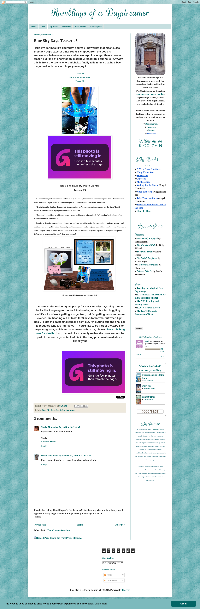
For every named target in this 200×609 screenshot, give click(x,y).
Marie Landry (62, 410)
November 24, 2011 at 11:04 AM (75, 455)
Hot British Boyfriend (147, 258)
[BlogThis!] (78, 406)
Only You (146, 385)
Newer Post (40, 524)
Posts (109, 574)
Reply (44, 445)
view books (161, 357)
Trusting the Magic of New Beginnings (149, 289)
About (42, 26)
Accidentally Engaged (147, 238)
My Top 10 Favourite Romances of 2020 (146, 312)
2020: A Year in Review (148, 307)
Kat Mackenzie (148, 381)
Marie (147, 341)
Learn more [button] (101, 603)
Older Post (120, 524)
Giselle (44, 427)
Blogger (126, 589)
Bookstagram (96, 26)
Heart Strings (148, 396)
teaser (72, 410)
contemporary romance (147, 94)
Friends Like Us (144, 271)
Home (33, 26)
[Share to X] (80, 406)
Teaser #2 (80, 81)
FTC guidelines (156, 429)
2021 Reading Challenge (150, 336)
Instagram (151, 126)
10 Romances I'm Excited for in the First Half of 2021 (150, 296)
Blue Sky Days (48, 410)
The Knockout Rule (146, 245)
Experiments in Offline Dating (153, 376)
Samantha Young (149, 388)
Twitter (151, 130)
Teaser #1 (80, 74)
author (161, 94)
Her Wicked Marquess (147, 264)
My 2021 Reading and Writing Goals (147, 302)
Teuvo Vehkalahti (49, 455)
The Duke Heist (144, 251)
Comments (111, 580)
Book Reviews (80, 26)
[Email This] (75, 406)
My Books (53, 26)
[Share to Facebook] (83, 406)
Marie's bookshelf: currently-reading (150, 368)
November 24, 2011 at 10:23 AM (64, 427)
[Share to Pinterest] (86, 406)
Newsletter (66, 26)
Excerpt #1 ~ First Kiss (80, 77)
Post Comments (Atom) (58, 530)
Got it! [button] (183, 604)
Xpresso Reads (48, 441)
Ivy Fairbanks (148, 399)
